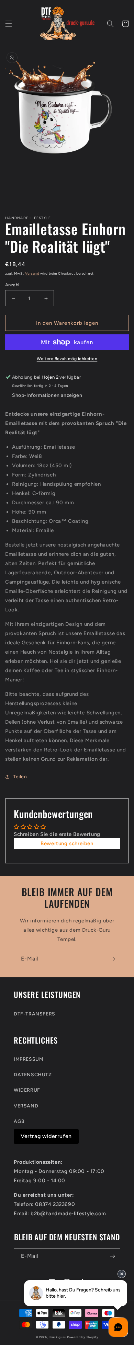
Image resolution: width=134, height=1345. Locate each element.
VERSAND (26, 1106)
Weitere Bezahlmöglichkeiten (67, 358)
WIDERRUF (27, 1090)
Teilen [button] (20, 777)
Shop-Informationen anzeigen (47, 395)
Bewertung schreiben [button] (67, 843)
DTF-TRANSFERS (34, 1014)
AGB (19, 1121)
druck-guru (57, 1337)
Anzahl (12, 284)
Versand (32, 273)
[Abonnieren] (112, 959)
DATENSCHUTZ (33, 1075)
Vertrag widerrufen (46, 1136)
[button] (8, 23)
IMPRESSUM (28, 1059)
